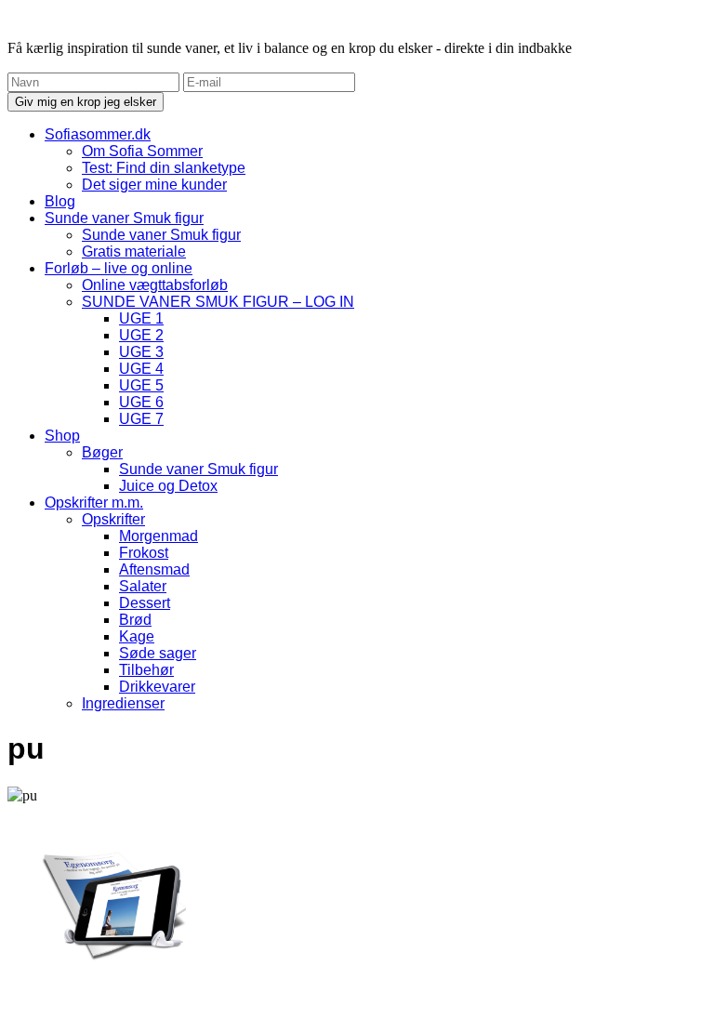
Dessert (144, 603)
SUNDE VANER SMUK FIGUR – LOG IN (218, 302)
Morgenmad (158, 536)
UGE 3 (141, 352)
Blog (60, 201)
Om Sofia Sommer (142, 151)
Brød (135, 620)
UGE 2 (141, 335)
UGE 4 (141, 369)
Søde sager (157, 653)
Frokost (143, 553)
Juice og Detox (168, 486)
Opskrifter (113, 519)
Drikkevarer (157, 687)
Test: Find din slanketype (163, 168)
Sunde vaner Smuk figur (124, 218)
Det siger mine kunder (154, 184)
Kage (136, 636)
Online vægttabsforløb (155, 285)
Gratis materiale (134, 251)
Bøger (102, 452)
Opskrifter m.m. (94, 502)
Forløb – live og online (118, 268)
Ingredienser (123, 703)
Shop (62, 435)
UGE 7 (141, 419)
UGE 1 (141, 318)
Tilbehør (146, 670)
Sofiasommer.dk (98, 134)
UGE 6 (141, 402)
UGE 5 (141, 385)
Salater (142, 586)
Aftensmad (154, 569)
